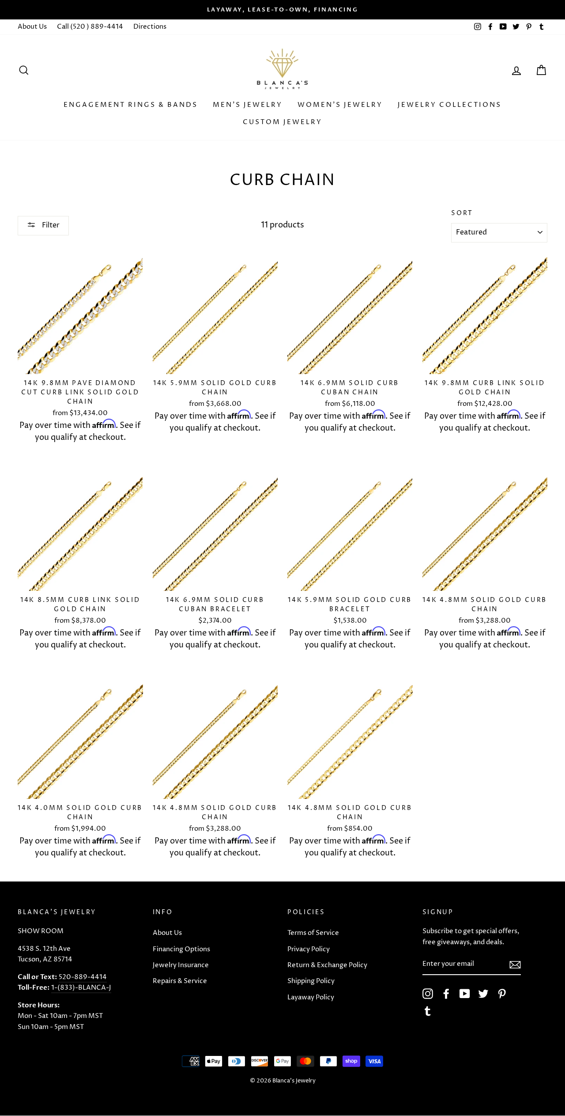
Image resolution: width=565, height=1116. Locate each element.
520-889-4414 (83, 977)
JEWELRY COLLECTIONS (449, 105)
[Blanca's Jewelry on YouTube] (465, 993)
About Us (32, 26)
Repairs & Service (180, 981)
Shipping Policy (311, 981)
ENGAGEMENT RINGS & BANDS (131, 105)
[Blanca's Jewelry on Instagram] (427, 993)
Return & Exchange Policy (327, 965)
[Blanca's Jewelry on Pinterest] (502, 993)
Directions (149, 26)
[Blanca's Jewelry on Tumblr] (427, 1011)
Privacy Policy (308, 949)
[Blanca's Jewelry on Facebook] (446, 993)
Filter (50, 225)
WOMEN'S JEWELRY (340, 105)
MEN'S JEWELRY (247, 105)
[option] (282, 9)
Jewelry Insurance (181, 965)
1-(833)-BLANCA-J (81, 987)
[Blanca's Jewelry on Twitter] (483, 993)
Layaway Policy (310, 997)
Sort (462, 213)
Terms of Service (313, 933)
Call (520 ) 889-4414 (90, 26)
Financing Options (181, 949)
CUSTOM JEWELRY (282, 122)
